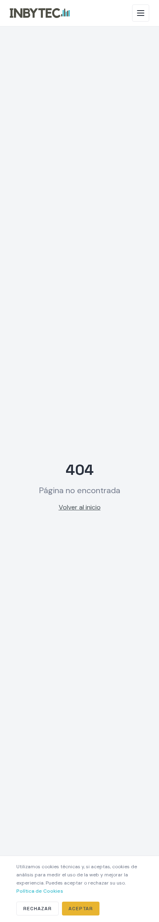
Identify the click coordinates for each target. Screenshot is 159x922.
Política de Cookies (39, 891)
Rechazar (37, 908)
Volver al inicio (80, 507)
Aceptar (80, 908)
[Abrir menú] (140, 13)
